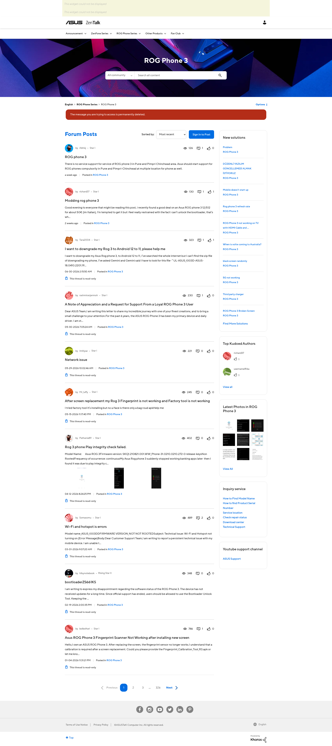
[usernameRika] (237, 375)
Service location (232, 512)
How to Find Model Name (239, 498)
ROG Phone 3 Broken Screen (239, 311)
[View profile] (69, 148)
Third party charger (233, 294)
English (69, 104)
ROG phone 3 (75, 157)
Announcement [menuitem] (74, 33)
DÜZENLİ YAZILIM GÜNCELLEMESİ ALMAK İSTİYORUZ (237, 168)
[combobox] (180, 75)
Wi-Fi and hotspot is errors (86, 527)
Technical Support (234, 527)
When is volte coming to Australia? (242, 244)
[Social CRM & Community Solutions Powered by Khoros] (258, 738)
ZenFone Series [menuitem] (99, 33)
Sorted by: (148, 134)
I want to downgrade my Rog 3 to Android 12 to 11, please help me (115, 249)
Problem (227, 147)
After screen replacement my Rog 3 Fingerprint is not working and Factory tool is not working (137, 401)
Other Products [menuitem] (154, 33)
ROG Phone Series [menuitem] (127, 33)
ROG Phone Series (87, 104)
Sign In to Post (201, 134)
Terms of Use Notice (77, 724)
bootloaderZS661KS (80, 582)
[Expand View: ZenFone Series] (111, 33)
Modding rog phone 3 (82, 200)
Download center (233, 522)
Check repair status (235, 517)
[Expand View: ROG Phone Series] (139, 33)
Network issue (76, 360)
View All (228, 469)
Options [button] (260, 104)
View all (227, 387)
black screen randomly (235, 261)
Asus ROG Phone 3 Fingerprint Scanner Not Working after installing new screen (127, 638)
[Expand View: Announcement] (85, 33)
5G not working (231, 277)
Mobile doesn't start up (235, 190)
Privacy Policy (101, 724)
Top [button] (71, 737)
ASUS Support (232, 559)
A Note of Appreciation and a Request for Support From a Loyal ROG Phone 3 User (129, 304)
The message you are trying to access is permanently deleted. (107, 114)
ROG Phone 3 (100, 175)
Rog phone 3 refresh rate (236, 206)
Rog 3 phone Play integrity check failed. (95, 447)
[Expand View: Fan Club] (183, 33)
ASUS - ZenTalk (83, 22)
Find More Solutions (235, 323)
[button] (229, 425)
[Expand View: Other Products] (165, 33)
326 (158, 687)
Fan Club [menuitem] (176, 33)
